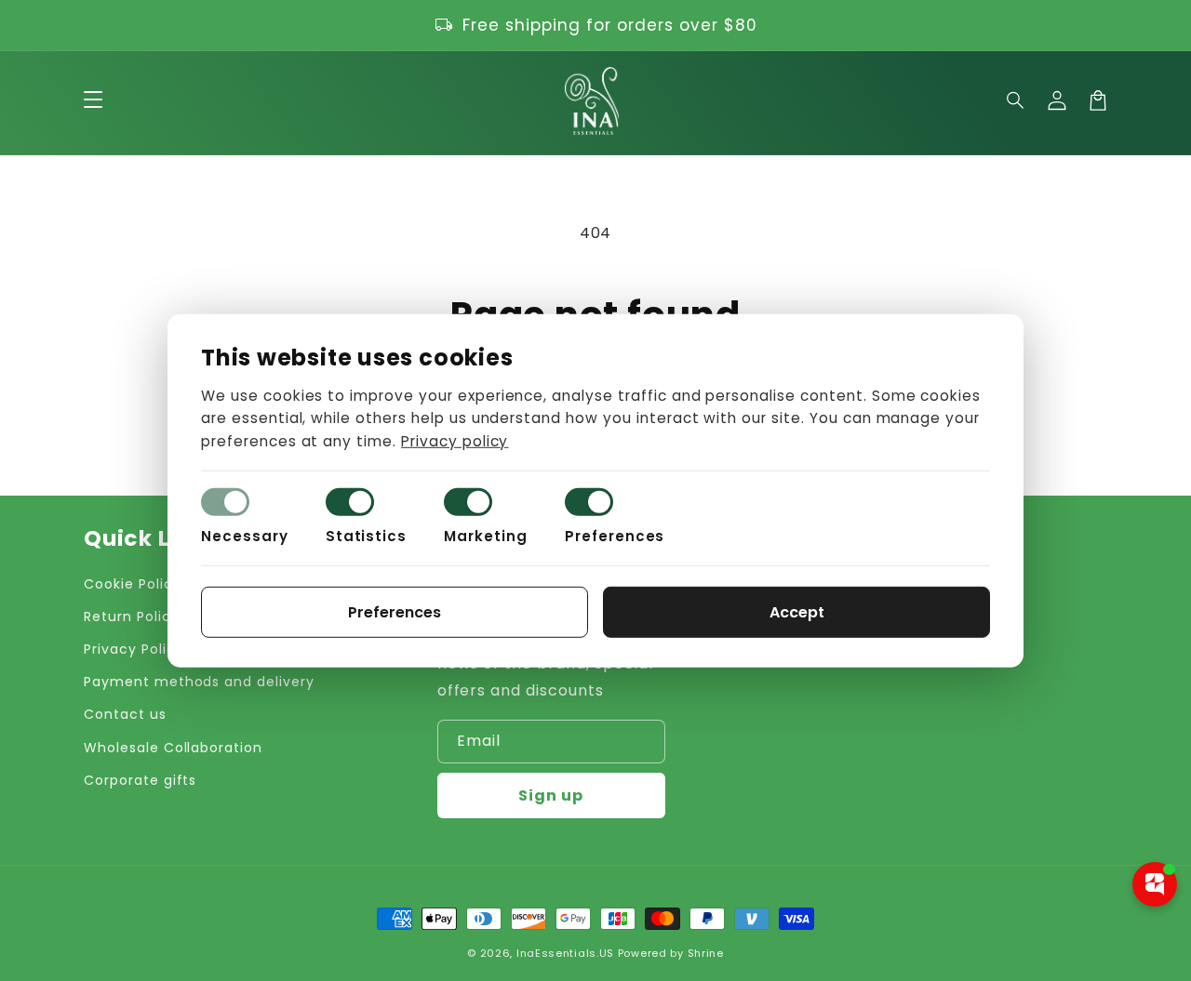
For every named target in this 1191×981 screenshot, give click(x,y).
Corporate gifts (140, 780)
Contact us (125, 714)
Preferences (615, 536)
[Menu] (93, 100)
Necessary (244, 536)
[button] (1016, 100)
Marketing (486, 536)
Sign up (550, 795)
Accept (796, 612)
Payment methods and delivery (199, 681)
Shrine (706, 953)
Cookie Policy (132, 584)
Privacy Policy (133, 649)
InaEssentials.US (565, 953)
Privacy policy (454, 441)
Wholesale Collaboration (173, 747)
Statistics (367, 536)
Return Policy (131, 616)
